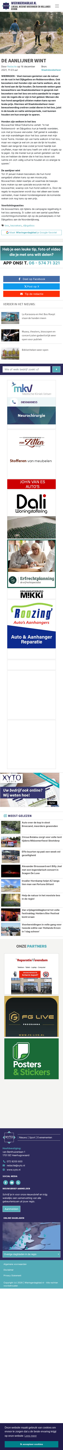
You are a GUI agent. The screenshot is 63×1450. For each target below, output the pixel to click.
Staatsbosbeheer (51, 69)
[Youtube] (12, 1182)
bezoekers (16, 225)
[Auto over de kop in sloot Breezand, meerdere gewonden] (11, 827)
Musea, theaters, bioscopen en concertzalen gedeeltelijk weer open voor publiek (39, 335)
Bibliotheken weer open (35, 349)
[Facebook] (6, 1182)
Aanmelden (11, 1209)
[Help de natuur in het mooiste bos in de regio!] (11, 900)
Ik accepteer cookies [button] (31, 1444)
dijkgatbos (29, 225)
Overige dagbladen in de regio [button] (20, 1254)
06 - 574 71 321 (44, 262)
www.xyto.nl (13, 1169)
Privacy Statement (12, 1275)
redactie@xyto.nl (16, 1165)
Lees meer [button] (31, 1435)
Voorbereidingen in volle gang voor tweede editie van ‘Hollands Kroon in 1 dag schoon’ (42, 928)
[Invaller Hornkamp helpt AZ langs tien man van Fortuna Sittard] (11, 885)
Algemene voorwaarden (15, 1264)
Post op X (33, 286)
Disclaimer (9, 1270)
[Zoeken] (56, 369)
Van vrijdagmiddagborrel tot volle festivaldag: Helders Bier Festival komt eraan (41, 913)
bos (7, 225)
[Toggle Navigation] (57, 6)
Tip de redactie (34, 294)
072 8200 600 (14, 1161)
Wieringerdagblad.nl (23, 3)
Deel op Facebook (34, 279)
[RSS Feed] (18, 1182)
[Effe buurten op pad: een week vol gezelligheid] (11, 856)
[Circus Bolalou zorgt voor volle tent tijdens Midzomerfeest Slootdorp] (11, 841)
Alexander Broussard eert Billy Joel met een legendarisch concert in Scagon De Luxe (42, 870)
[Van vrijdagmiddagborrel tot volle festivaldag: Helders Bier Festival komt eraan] (11, 914)
